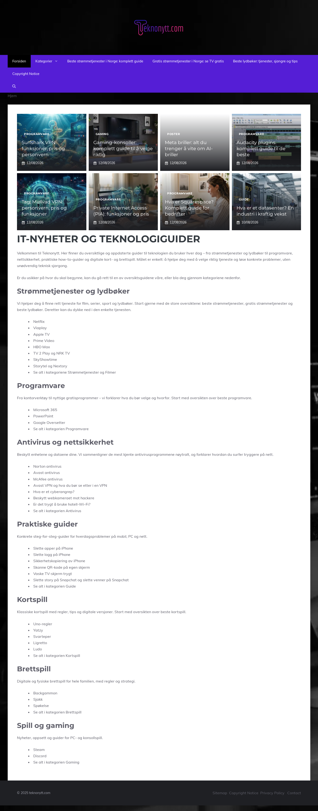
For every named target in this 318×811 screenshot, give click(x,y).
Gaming (102, 134)
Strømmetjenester (83, 372)
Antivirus (73, 510)
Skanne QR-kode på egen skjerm (61, 567)
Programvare (36, 134)
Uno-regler (42, 624)
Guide (244, 199)
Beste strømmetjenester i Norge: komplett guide (105, 61)
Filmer (110, 372)
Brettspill (73, 712)
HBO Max (41, 347)
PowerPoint (43, 416)
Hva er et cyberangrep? (53, 491)
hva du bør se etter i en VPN (83, 485)
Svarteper (42, 636)
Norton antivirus (47, 466)
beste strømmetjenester (223, 303)
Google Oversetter (49, 422)
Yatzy (38, 630)
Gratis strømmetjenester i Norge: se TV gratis (188, 61)
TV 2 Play (41, 353)
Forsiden (19, 61)
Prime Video (43, 340)
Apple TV (41, 334)
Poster (173, 134)
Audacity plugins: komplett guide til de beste (261, 148)
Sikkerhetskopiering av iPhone (59, 560)
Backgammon (45, 693)
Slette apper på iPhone (53, 548)
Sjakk (38, 699)
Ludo (37, 649)
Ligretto (40, 642)
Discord (40, 756)
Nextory (60, 366)
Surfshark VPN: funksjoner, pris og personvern (43, 148)
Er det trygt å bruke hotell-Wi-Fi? (61, 504)
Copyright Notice (25, 73)
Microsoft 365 (45, 409)
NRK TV (63, 353)
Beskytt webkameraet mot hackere (63, 498)
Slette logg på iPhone (51, 554)
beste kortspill (173, 611)
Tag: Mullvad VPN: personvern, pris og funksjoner (44, 208)
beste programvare (234, 397)
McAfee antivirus (48, 479)
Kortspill (73, 655)
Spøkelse (41, 705)
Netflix (39, 321)
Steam (39, 749)
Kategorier (43, 61)
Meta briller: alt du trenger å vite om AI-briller (189, 148)
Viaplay (40, 327)
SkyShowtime (45, 359)
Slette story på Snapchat (55, 580)
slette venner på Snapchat (106, 580)
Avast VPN (42, 485)
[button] (14, 86)
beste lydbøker (30, 309)
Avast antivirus (46, 472)
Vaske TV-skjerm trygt (52, 573)
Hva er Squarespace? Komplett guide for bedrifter (189, 208)
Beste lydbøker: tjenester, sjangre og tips (265, 61)
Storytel (40, 366)
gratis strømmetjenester (266, 303)
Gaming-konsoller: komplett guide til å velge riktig (123, 148)
